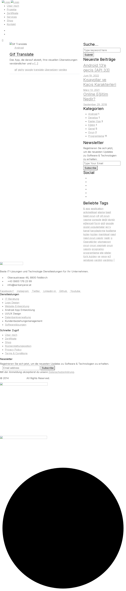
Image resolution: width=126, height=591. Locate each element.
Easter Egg (94, 121)
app (88, 208)
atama (101, 212)
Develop (93, 117)
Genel (91, 128)
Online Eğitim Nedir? (95, 96)
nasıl (113, 234)
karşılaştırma (97, 230)
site (102, 252)
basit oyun (89, 215)
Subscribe (90, 167)
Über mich (13, 5)
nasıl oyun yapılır (93, 238)
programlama (91, 252)
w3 (109, 256)
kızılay (94, 234)
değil (104, 219)
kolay (86, 234)
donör (111, 219)
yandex (63, 69)
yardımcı (108, 260)
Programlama (96, 136)
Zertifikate (12, 13)
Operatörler (90, 241)
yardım (98, 260)
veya (104, 256)
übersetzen (51, 69)
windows (88, 260)
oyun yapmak (98, 245)
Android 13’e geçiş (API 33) (96, 67)
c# (97, 215)
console (96, 219)
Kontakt (11, 24)
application (97, 208)
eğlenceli (88, 223)
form (97, 223)
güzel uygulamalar (94, 226)
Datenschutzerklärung (61, 372)
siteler (107, 252)
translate (39, 69)
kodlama (111, 230)
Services (12, 16)
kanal (86, 230)
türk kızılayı (90, 256)
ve (99, 256)
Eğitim (91, 125)
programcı (98, 249)
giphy (21, 69)
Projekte (11, 9)
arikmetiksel (90, 212)
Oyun (91, 132)
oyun (86, 245)
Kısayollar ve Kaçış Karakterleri (99, 82)
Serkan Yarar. (18, 378)
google (29, 69)
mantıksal (104, 234)
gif (15, 69)
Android (19, 47)
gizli (103, 223)
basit (108, 212)
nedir (107, 238)
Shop (10, 20)
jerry (108, 226)
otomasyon (104, 241)
